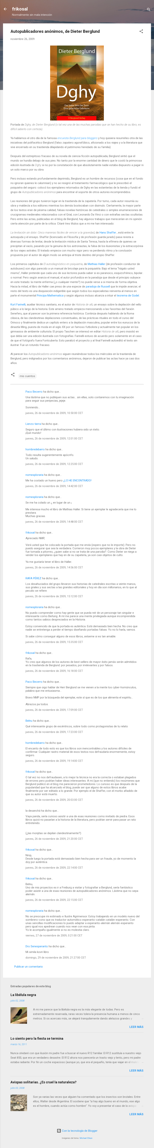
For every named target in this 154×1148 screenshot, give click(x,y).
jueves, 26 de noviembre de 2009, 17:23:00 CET (54, 732)
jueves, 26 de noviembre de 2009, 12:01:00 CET (54, 438)
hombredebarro (35, 449)
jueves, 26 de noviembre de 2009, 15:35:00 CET (54, 642)
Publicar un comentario (28, 966)
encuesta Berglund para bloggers (77, 138)
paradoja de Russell (98, 286)
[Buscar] (148, 10)
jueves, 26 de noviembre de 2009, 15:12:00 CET (54, 596)
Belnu (29, 720)
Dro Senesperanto (37, 946)
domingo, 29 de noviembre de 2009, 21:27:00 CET (56, 957)
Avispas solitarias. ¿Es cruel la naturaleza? (43, 1082)
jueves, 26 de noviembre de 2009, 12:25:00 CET (54, 464)
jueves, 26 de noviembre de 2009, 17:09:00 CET (54, 710)
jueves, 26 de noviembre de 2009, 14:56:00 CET (54, 567)
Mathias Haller (96, 264)
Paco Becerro (34, 391)
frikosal (20, 9)
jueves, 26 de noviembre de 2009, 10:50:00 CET (54, 413)
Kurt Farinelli (18, 304)
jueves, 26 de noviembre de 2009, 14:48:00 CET (54, 521)
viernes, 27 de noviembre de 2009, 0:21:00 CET (54, 935)
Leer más (136, 1027)
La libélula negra (23, 995)
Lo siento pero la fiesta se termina (37, 1038)
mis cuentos (27, 376)
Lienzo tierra (33, 424)
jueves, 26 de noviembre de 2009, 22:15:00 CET (54, 900)
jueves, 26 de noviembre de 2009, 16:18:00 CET (54, 671)
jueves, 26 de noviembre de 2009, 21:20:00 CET (54, 838)
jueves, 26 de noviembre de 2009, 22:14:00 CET (54, 867)
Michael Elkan (86, 1138)
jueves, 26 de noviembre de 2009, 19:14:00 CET (54, 761)
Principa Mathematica (50, 295)
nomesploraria (34, 475)
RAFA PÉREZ (33, 578)
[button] (141, 32)
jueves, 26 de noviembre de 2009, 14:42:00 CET (54, 486)
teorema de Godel (128, 295)
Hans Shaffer (108, 232)
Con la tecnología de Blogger (79, 1130)
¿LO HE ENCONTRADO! (77, 480)
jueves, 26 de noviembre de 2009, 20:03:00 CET (54, 800)
